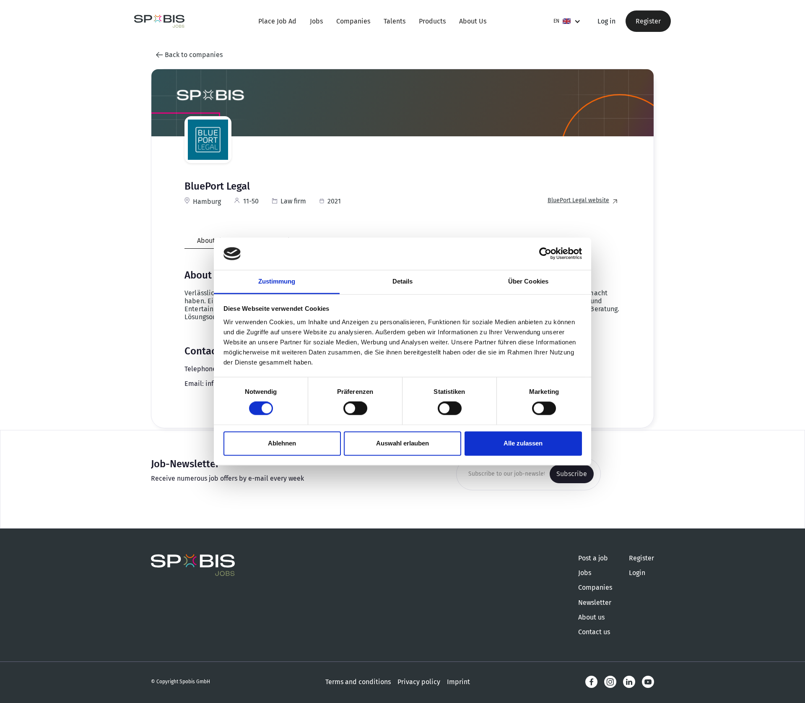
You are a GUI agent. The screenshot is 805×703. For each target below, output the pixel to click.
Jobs (316, 21)
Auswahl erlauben (402, 443)
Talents (394, 21)
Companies (353, 21)
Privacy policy (418, 682)
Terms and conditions (358, 682)
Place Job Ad (277, 21)
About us (591, 617)
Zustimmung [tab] (277, 281)
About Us (472, 21)
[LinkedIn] (629, 682)
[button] (567, 21)
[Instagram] (610, 682)
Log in (606, 21)
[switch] (355, 408)
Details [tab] (402, 281)
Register (648, 21)
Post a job (593, 558)
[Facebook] (591, 682)
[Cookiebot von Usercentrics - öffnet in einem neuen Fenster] (545, 253)
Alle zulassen (523, 443)
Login (637, 573)
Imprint (458, 682)
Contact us (594, 632)
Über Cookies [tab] (528, 281)
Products (432, 21)
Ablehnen (282, 443)
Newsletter (594, 603)
